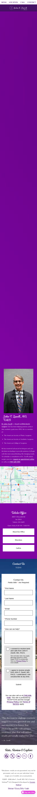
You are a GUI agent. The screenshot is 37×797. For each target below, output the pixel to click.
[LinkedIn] (18, 756)
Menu (3, 2)
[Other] (24, 756)
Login (27, 788)
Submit (18, 685)
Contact (31, 2)
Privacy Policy (21, 661)
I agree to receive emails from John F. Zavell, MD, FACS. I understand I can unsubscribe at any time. (20, 673)
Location (13, 2)
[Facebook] (30, 756)
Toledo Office (18, 512)
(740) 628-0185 (15, 462)
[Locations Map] (18, 485)
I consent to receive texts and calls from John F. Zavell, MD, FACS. (20, 656)
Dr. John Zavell (7, 424)
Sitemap (11, 788)
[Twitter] (12, 756)
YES (13, 405)
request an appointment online (23, 459)
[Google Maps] (6, 756)
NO (24, 405)
